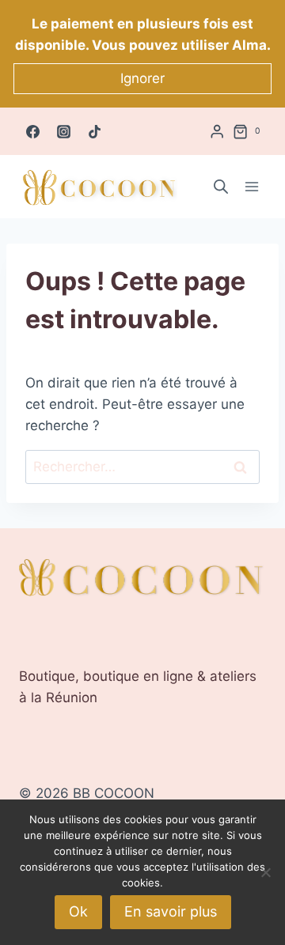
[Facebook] (32, 131)
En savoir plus (170, 911)
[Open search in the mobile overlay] (221, 187)
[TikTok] (94, 131)
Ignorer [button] (142, 78)
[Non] (265, 872)
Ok (78, 911)
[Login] (217, 131)
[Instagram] (63, 131)
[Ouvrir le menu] (251, 187)
